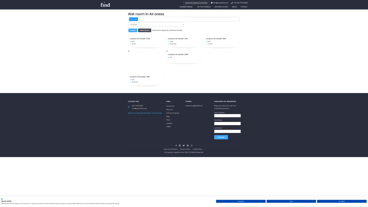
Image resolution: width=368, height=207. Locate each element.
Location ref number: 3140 (140, 77)
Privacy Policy (185, 149)
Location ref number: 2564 (178, 54)
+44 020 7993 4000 (240, 3)
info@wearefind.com (220, 3)
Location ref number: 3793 (140, 39)
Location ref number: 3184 (216, 39)
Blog (168, 116)
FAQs (168, 120)
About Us (169, 109)
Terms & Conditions (171, 149)
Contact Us (170, 106)
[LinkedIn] (180, 145)
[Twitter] (184, 145)
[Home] (105, 4)
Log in (168, 126)
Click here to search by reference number (167, 30)
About (234, 7)
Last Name (218, 128)
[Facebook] (176, 145)
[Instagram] (191, 145)
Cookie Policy (197, 149)
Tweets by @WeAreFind (193, 106)
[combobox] (184, 19)
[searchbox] (139, 20)
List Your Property (204, 7)
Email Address (219, 113)
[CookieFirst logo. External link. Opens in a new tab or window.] (2, 199)
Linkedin (169, 123)
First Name (218, 120)
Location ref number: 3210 (178, 39)
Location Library (186, 7)
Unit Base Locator (221, 7)
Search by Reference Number (196, 3)
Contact (244, 7)
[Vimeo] (188, 145)
